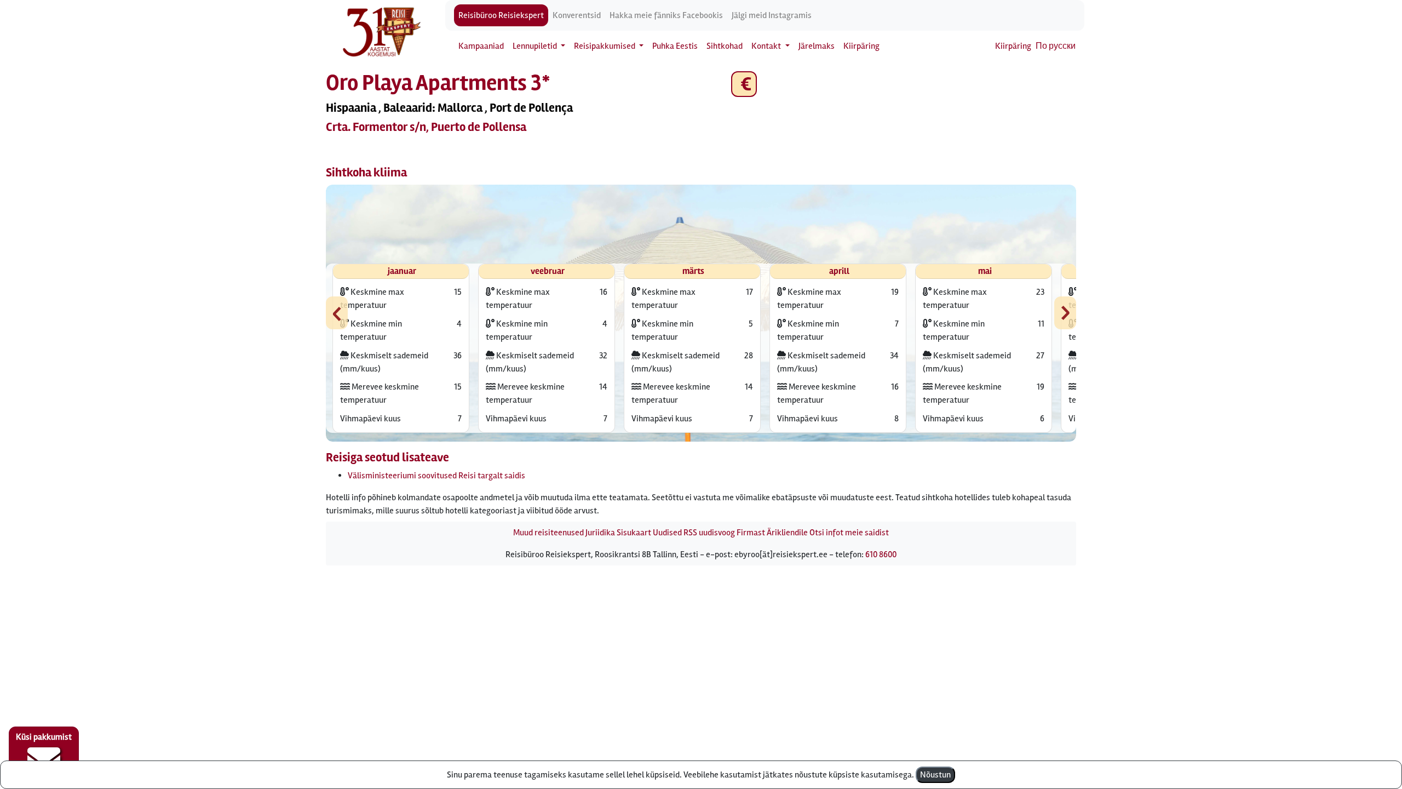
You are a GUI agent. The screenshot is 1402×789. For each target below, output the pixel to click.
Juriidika (600, 532)
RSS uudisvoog (709, 532)
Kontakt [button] (767, 46)
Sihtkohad (724, 46)
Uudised (667, 532)
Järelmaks (816, 46)
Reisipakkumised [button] (605, 46)
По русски (1056, 46)
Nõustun (935, 774)
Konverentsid (577, 15)
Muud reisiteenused (548, 532)
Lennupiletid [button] (536, 46)
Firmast (751, 532)
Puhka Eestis (675, 46)
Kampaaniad (481, 46)
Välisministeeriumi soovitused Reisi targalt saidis (436, 475)
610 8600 (881, 554)
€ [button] (744, 84)
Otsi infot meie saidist (849, 532)
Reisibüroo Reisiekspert (501, 15)
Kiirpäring (861, 46)
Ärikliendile (787, 532)
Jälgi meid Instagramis (772, 15)
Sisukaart (634, 532)
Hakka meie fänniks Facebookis (666, 15)
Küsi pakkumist (44, 736)
